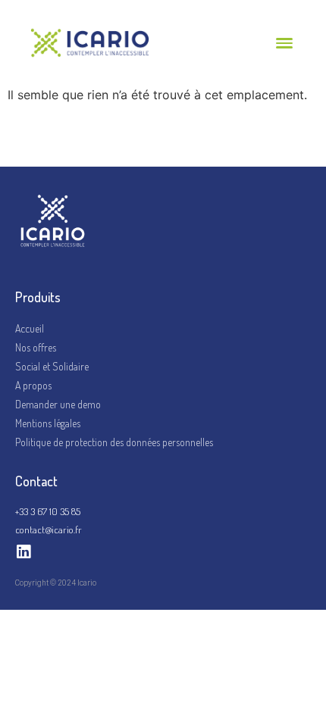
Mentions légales (47, 423)
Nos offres (35, 347)
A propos (33, 385)
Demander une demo (58, 404)
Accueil (29, 328)
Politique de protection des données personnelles (114, 442)
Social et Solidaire (52, 366)
